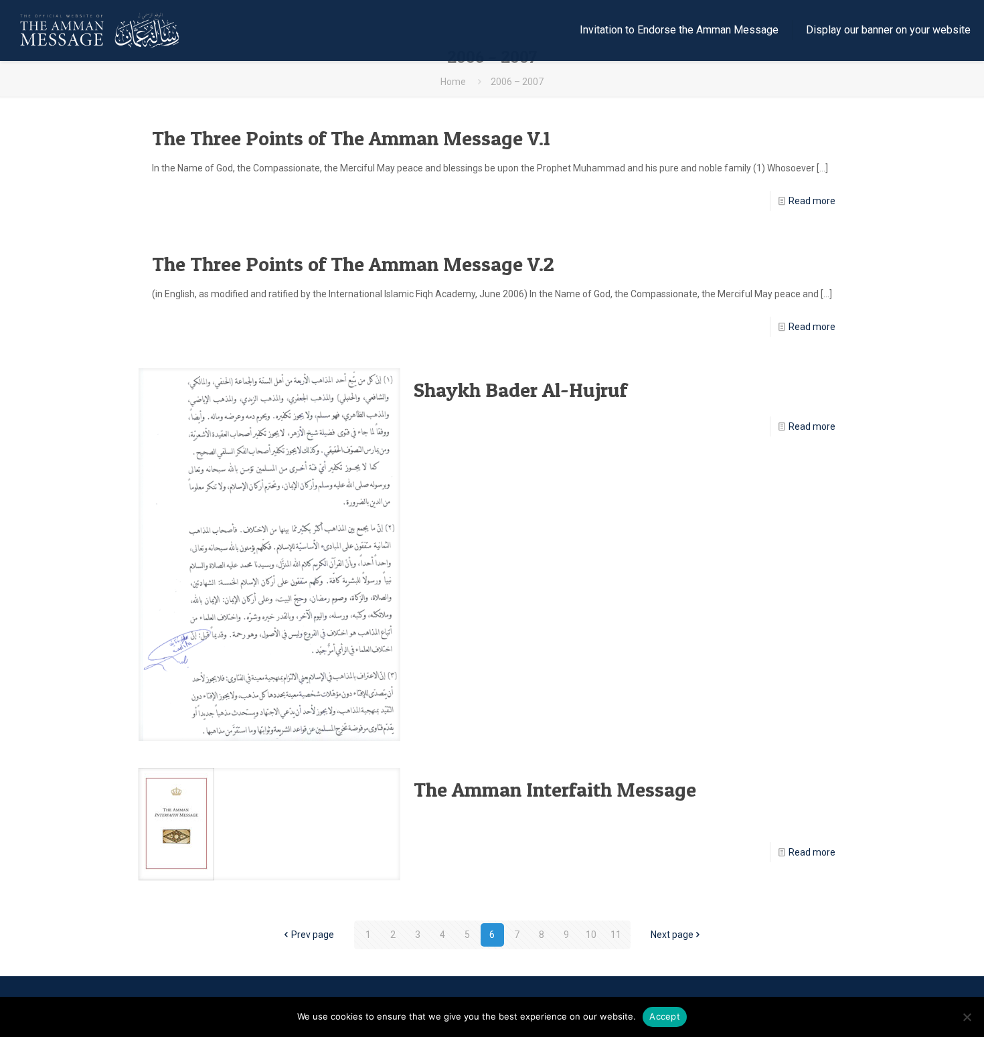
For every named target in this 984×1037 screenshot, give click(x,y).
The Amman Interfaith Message (555, 789)
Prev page (312, 934)
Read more (812, 200)
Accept (664, 1016)
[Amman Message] (101, 30)
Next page (672, 934)
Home (453, 81)
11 (615, 934)
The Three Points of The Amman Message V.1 (351, 138)
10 (591, 934)
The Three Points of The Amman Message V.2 (353, 264)
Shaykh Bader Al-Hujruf (520, 390)
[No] (967, 1017)
